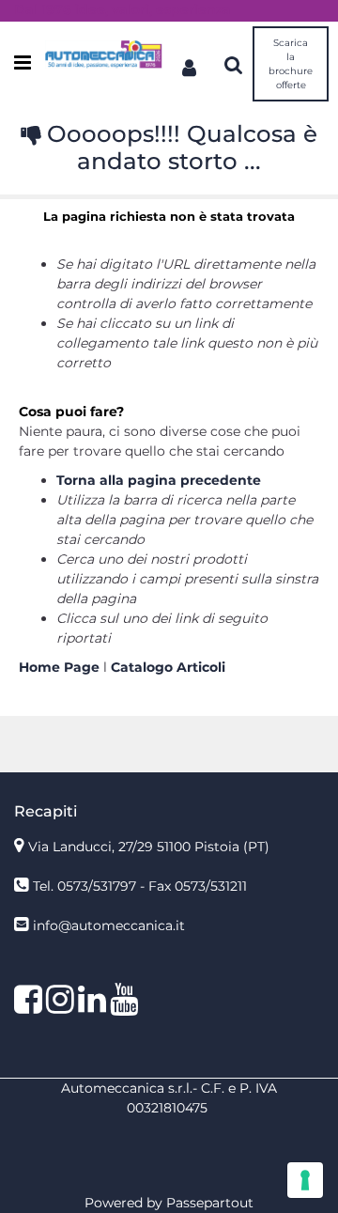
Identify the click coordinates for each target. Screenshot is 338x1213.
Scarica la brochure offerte (291, 64)
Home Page (61, 667)
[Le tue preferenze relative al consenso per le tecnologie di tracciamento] (305, 1180)
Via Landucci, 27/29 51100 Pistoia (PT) (148, 846)
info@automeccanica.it (109, 925)
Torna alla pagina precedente (158, 480)
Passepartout (210, 1202)
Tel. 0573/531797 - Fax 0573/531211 (140, 886)
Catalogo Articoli (168, 667)
